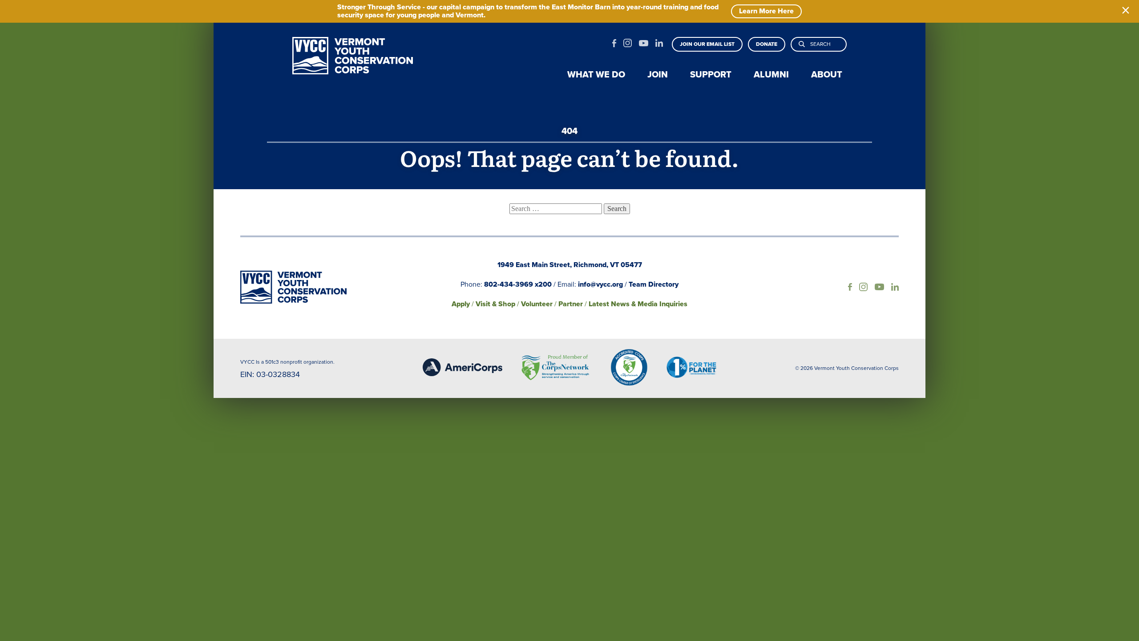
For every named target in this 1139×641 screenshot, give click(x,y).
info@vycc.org (600, 284)
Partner (570, 304)
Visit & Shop (495, 304)
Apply (461, 304)
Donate (766, 44)
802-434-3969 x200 (518, 284)
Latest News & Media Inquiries (638, 304)
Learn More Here (766, 11)
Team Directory (654, 284)
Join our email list (707, 44)
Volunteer (537, 304)
